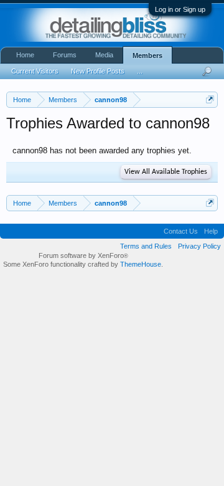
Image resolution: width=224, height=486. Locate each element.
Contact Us (181, 231)
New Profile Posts (97, 71)
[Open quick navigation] (210, 99)
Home (25, 55)
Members (147, 55)
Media (104, 55)
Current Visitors (34, 71)
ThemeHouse (140, 264)
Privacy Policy (199, 246)
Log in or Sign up (180, 9)
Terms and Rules (146, 246)
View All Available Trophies (165, 172)
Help (211, 231)
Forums (65, 55)
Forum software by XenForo (83, 255)
